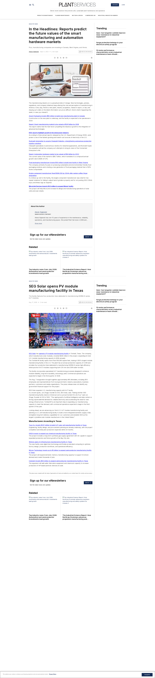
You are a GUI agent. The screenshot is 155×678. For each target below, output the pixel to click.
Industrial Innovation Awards (108, 15)
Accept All (147, 674)
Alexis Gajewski (34, 51)
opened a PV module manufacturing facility (54, 353)
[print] (91, 58)
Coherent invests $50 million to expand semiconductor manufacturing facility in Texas (58, 461)
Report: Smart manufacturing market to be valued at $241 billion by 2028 (54, 124)
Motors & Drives (77, 15)
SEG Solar (32, 353)
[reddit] (63, 58)
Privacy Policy (52, 674)
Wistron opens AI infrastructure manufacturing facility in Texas (50, 442)
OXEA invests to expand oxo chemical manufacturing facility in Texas (53, 433)
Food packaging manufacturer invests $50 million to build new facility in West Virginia (58, 162)
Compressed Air (90, 15)
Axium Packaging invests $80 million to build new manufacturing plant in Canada (57, 116)
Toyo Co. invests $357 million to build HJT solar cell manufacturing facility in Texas (58, 425)
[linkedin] (58, 58)
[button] (30, 5)
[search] (33, 5)
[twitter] (60, 58)
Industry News (33, 24)
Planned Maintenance (62, 15)
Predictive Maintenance (45, 15)
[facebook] (55, 58)
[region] (77, 674)
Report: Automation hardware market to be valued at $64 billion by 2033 (54, 154)
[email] (66, 58)
